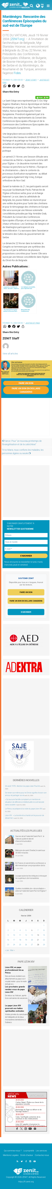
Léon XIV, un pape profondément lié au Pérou (14, 970)
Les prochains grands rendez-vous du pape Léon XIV (15, 989)
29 (44, 945)
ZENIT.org (17, 39)
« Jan (7, 950)
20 (32, 940)
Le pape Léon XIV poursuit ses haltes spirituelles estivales (14, 1008)
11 (20, 935)
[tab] (15, 1095)
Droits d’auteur (26, 1155)
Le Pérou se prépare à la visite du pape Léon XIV (23, 809)
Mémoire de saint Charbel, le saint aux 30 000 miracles (30, 851)
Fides (17, 73)
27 (32, 945)
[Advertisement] (26, 419)
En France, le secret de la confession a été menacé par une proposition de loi (30, 864)
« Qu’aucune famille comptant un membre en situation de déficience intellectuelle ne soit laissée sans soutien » (24, 802)
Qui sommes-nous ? (13, 1150)
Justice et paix (32, 323)
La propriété (28, 1150)
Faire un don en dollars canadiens (26, 390)
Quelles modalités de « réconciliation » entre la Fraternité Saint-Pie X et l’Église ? (30, 890)
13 (32, 935)
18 (20, 940)
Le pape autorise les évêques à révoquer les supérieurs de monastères (31, 877)
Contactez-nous (42, 1155)
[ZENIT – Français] (15, 5)
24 (14, 945)
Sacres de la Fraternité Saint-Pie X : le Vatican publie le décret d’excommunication (29, 838)
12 (26, 935)
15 (44, 935)
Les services (41, 1150)
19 (26, 940)
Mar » (12, 950)
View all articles (10, 353)
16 (8, 940)
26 (26, 945)
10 (14, 935)
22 (44, 940)
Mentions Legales (11, 1155)
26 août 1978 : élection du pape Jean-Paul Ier (22, 786)
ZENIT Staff (31, 80)
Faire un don (26, 383)
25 (20, 945)
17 (14, 940)
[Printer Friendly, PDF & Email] (42, 97)
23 (8, 945)
